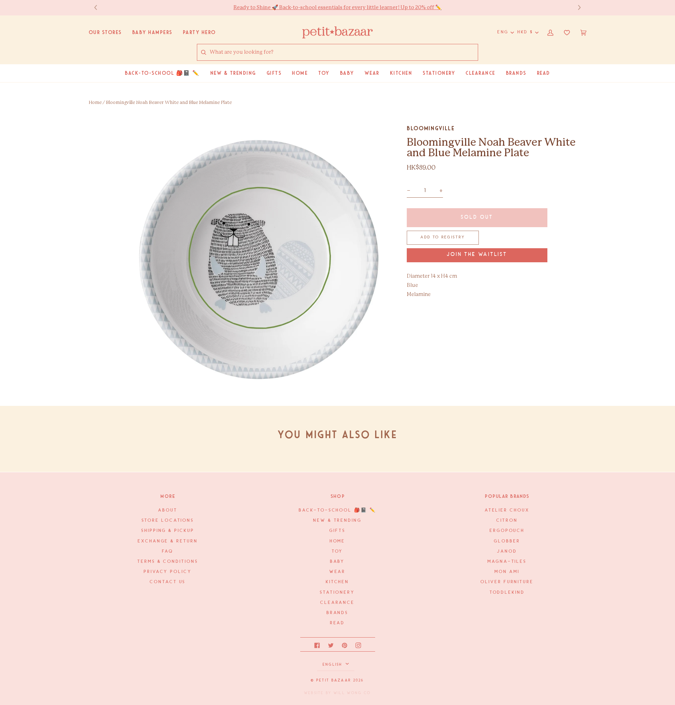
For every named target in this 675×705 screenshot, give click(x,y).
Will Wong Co (352, 693)
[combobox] (343, 52)
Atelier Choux (507, 510)
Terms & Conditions (167, 561)
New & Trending (337, 520)
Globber (507, 541)
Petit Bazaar (333, 680)
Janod (507, 551)
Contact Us (168, 582)
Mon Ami (507, 571)
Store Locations (168, 520)
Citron (507, 520)
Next (575, 7)
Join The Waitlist (477, 254)
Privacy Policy (168, 571)
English (333, 665)
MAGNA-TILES (507, 561)
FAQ (167, 551)
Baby (337, 561)
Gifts (337, 530)
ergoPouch (507, 530)
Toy (337, 551)
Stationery (337, 592)
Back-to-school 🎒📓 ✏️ (337, 510)
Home (95, 102)
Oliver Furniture (507, 582)
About (168, 510)
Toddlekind (507, 592)
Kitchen (337, 582)
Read (337, 623)
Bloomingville (431, 128)
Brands (337, 613)
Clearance (337, 602)
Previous (99, 7)
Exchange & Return (168, 541)
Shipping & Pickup (167, 530)
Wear (337, 571)
